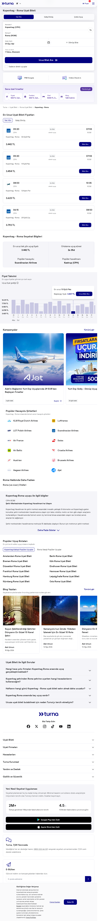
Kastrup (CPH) (71, 262)
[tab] (19, 17)
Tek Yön (7, 120)
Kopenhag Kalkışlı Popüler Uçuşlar (18, 549)
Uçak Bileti (13, 107)
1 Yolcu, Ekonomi (12, 52)
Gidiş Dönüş (20, 120)
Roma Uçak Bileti (26, 107)
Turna (5, 107)
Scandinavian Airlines (26, 262)
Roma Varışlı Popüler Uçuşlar (49, 549)
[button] (13, 307)
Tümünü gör (86, 89)
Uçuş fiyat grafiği (9, 283)
